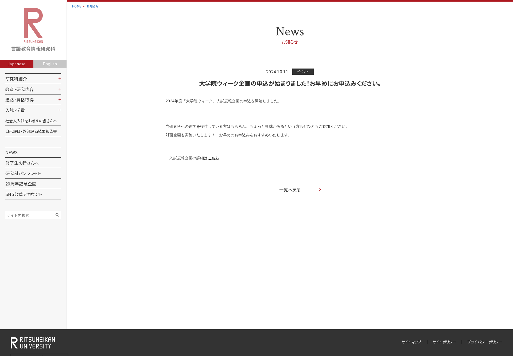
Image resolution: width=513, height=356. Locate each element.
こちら (213, 158)
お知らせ (92, 6)
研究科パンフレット (23, 173)
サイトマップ (412, 342)
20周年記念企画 (21, 183)
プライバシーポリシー (484, 342)
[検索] (57, 215)
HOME (76, 6)
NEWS (11, 152)
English (50, 63)
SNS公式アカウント (23, 194)
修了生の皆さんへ (22, 163)
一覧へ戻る (290, 189)
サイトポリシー (444, 342)
